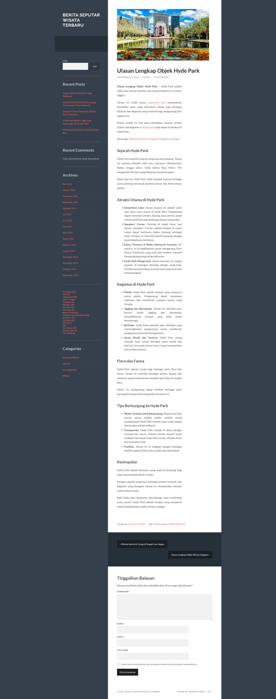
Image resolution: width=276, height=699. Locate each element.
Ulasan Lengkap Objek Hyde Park (169, 524)
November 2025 (70, 202)
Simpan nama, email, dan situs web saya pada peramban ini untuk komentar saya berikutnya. (159, 664)
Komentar (123, 591)
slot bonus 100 (70, 328)
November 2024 (70, 263)
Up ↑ (209, 692)
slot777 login (69, 299)
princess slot (69, 317)
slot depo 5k (68, 309)
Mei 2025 (67, 226)
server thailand (70, 330)
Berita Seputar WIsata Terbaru (142, 692)
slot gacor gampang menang (76, 315)
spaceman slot (156, 102)
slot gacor (67, 322)
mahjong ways (69, 291)
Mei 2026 (67, 184)
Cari (65, 61)
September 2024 (71, 275)
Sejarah (66, 363)
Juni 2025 (67, 220)
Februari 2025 (69, 245)
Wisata (66, 375)
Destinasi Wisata (71, 357)
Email (121, 637)
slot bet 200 (68, 307)
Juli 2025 (67, 214)
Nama (121, 624)
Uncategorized (70, 369)
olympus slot (69, 304)
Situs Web (122, 650)
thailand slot (68, 302)
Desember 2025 (70, 196)
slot (64, 325)
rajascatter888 (70, 297)
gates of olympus (71, 312)
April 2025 (68, 232)
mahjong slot (147, 127)
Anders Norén (196, 692)
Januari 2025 (69, 251)
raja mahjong (69, 333)
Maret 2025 (68, 238)
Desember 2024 (70, 257)
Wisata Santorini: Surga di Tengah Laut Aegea (154, 138)
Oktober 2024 (69, 269)
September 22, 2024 (128, 77)
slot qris (66, 294)
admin (146, 77)
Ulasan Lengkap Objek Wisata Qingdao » (190, 554)
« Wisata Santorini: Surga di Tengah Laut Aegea (142, 544)
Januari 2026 (69, 190)
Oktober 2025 (69, 208)
